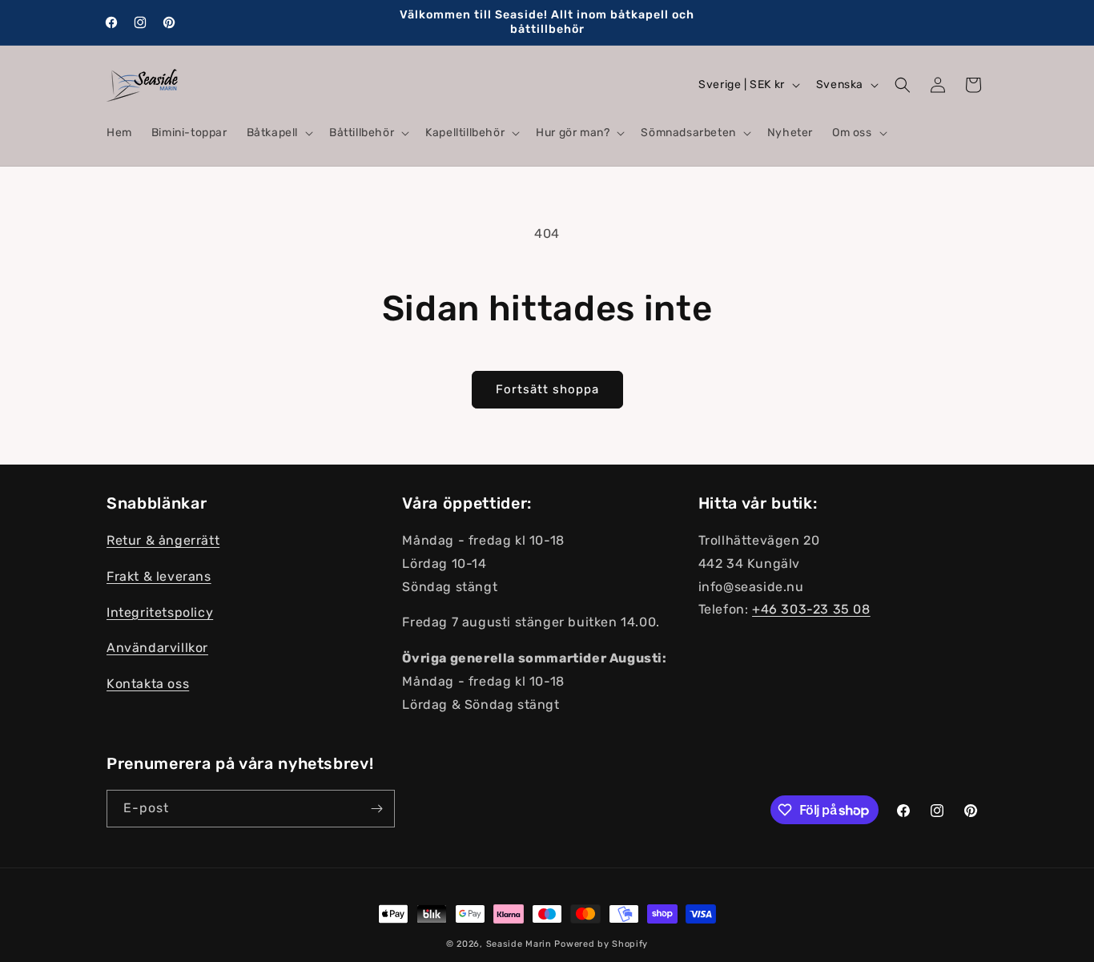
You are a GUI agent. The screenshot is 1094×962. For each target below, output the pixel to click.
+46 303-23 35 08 (811, 610)
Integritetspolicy (160, 612)
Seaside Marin (519, 944)
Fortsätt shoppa (547, 389)
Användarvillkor (157, 648)
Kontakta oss (148, 684)
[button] (278, 133)
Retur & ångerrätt (163, 541)
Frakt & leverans (159, 576)
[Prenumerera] (376, 808)
